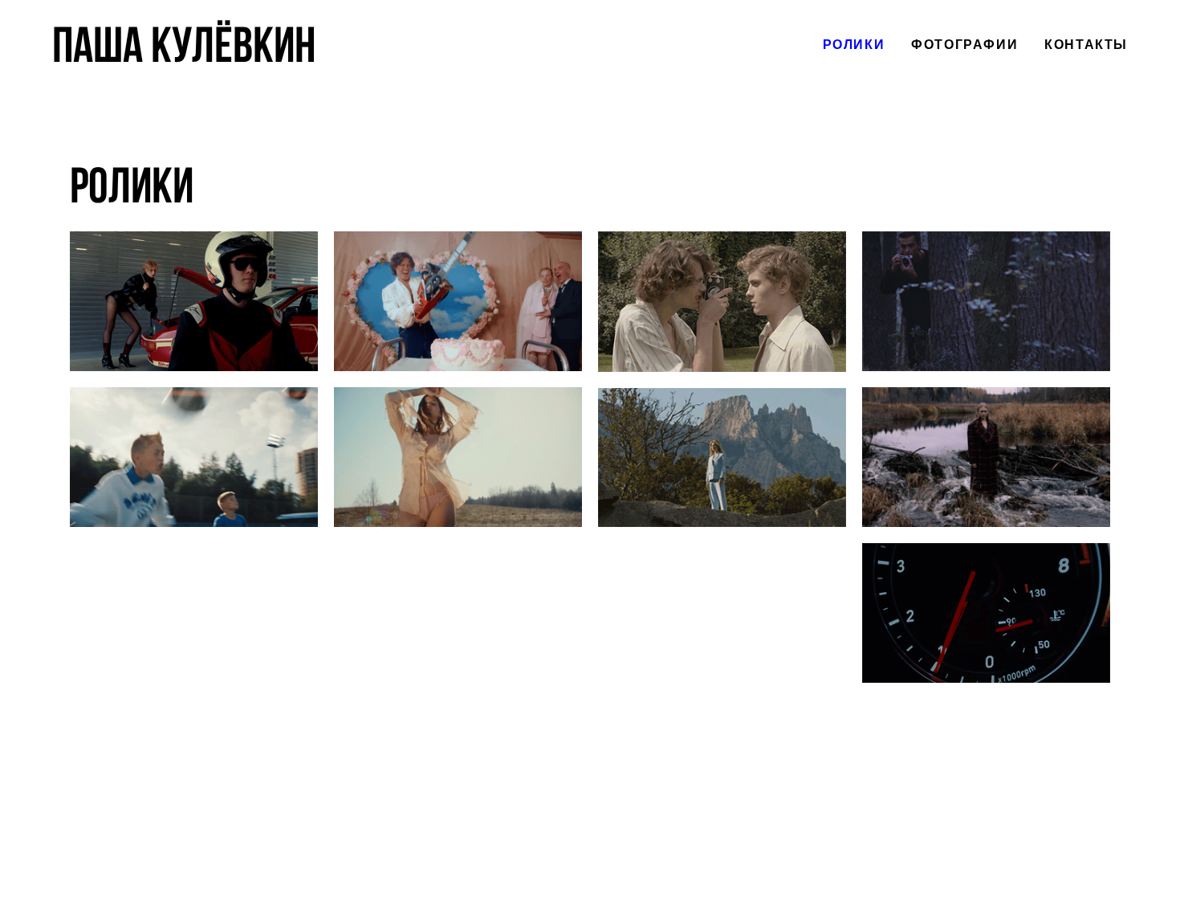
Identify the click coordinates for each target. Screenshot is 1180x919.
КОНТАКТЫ (1086, 45)
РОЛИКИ (854, 45)
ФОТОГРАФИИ (964, 45)
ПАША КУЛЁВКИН (183, 45)
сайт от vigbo (590, 881)
